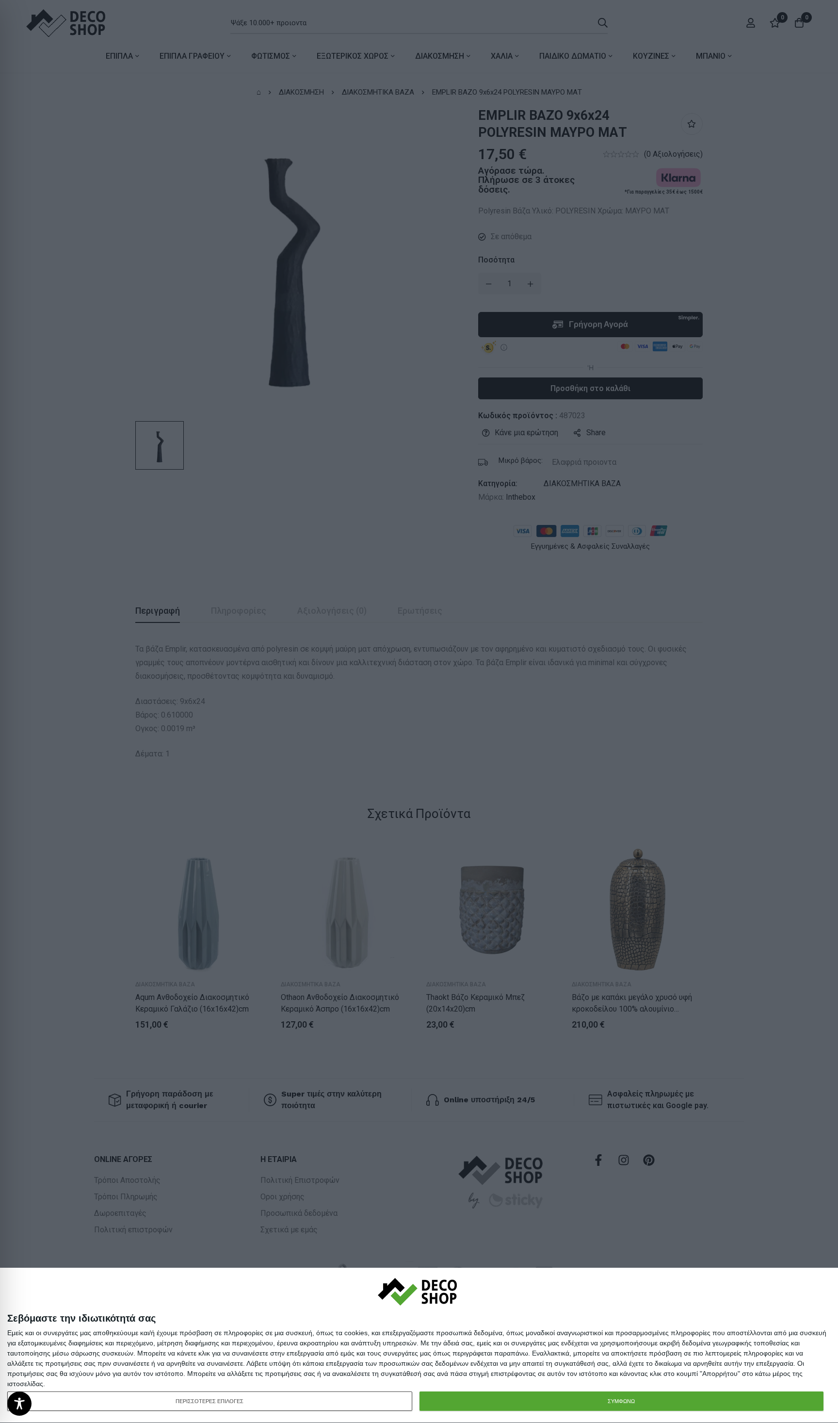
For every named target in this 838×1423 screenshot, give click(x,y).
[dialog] (419, 1345)
